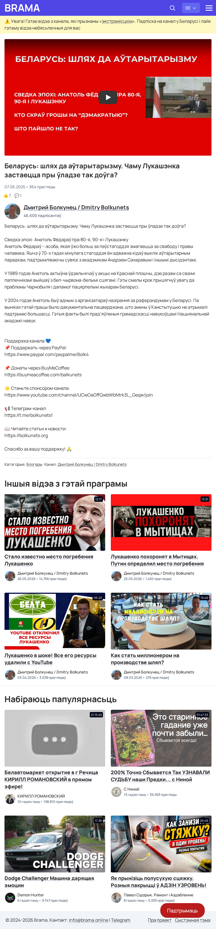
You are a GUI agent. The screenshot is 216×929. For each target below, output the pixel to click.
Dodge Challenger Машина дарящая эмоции (49, 881)
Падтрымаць (182, 910)
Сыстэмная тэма (192, 920)
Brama (22, 8)
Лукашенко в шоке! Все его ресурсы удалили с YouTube (50, 659)
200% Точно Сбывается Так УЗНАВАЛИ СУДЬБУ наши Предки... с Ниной (160, 776)
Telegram (120, 920)
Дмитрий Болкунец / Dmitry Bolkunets (92, 464)
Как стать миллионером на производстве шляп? (145, 659)
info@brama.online (88, 920)
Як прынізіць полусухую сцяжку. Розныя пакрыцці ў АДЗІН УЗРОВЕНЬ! (158, 881)
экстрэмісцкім (117, 21)
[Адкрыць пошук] (172, 8)
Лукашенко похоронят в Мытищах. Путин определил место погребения (157, 560)
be (188, 8)
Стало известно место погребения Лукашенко (48, 560)
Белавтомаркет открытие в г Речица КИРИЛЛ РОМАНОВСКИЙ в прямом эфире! (51, 779)
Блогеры (34, 464)
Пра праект (160, 920)
